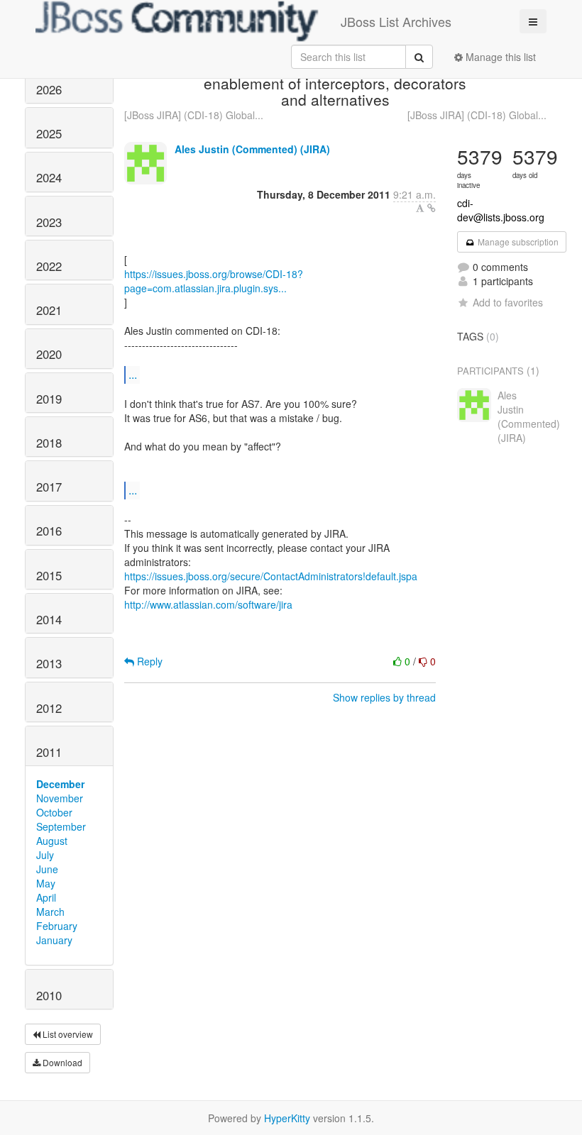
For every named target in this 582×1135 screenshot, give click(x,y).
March (50, 911)
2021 (49, 310)
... (132, 374)
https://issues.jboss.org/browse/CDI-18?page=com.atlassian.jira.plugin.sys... (213, 281)
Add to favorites (508, 302)
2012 (49, 707)
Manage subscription (517, 242)
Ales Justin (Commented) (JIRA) (252, 149)
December (60, 784)
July (45, 855)
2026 (49, 89)
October (54, 812)
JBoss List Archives (396, 21)
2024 (49, 177)
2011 (49, 751)
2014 (49, 619)
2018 (49, 442)
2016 (49, 530)
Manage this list (499, 57)
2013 (49, 663)
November (59, 798)
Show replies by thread (384, 697)
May (45, 883)
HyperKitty (287, 1118)
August (51, 841)
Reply (148, 661)
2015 (49, 575)
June (47, 869)
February (56, 926)
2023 (49, 222)
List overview (66, 1034)
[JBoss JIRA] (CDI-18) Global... (193, 115)
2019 (49, 398)
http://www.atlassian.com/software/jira (208, 604)
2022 (49, 266)
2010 (49, 995)
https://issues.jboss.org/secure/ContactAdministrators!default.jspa (270, 576)
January (54, 940)
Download (61, 1062)
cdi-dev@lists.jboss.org (500, 210)
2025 (49, 133)
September (61, 826)
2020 (49, 353)
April (46, 897)
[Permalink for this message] (431, 207)
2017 (49, 486)
